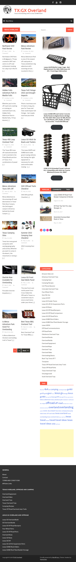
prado (41, 411)
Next (25, 350)
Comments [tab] (57, 189)
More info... (57, 77)
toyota (47, 420)
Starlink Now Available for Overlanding (7, 280)
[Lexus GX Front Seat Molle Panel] (28, 270)
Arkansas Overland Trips (50, 277)
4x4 (46, 389)
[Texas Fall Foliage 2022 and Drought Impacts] (28, 82)
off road (59, 403)
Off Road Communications (51, 328)
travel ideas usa (47, 423)
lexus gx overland (69, 397)
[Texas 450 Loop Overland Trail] (9, 132)
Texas (56, 411)
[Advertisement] (57, 249)
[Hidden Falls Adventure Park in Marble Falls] (9, 82)
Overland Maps (47, 346)
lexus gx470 (55, 397)
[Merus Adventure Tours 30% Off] (9, 178)
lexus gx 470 (62, 397)
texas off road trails (49, 413)
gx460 (69, 389)
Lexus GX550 (46, 325)
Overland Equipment (49, 343)
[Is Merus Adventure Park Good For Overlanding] (9, 314)
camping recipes (62, 389)
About (4, 474)
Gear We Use (46, 295)
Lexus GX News (47, 307)
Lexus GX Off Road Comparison (52, 313)
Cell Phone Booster (48, 286)
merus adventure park (56, 400)
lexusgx (65, 393)
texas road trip (62, 417)
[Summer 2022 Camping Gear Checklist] (28, 225)
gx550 (45, 393)
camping (54, 389)
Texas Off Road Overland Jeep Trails (54, 365)
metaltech (65, 399)
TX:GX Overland (30, 10)
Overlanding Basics (48, 355)
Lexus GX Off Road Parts (50, 316)
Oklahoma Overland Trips (50, 334)
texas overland (61, 413)
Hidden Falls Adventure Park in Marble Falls (9, 93)
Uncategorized (47, 374)
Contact (5, 477)
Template (45, 362)
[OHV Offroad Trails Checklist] (28, 178)
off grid (44, 403)
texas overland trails (53, 417)
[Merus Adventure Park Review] (28, 38)
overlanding (66, 407)
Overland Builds (47, 340)
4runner (42, 389)
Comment (5, 53)
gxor (50, 393)
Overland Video (47, 352)
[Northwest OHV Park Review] (9, 38)
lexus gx (59, 393)
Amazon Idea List (48, 274)
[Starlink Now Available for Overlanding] (9, 270)
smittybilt (52, 411)
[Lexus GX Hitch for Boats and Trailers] (28, 132)
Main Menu (9, 21)
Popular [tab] (45, 189)
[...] (3, 71)
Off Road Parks (47, 331)
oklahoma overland (44, 407)
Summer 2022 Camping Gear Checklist (26, 235)
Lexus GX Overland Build (10, 520)
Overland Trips (47, 349)
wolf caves (58, 424)
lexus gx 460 (48, 397)
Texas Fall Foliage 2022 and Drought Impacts (28, 93)
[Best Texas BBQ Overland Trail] (28, 314)
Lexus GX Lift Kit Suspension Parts (53, 304)
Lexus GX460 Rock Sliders (50, 319)
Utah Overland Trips (48, 377)
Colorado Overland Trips (50, 289)
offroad (50, 403)
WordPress (55, 557)
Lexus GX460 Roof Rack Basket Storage (55, 322)
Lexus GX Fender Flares (49, 301)
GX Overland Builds (8, 523)
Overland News (7, 535)
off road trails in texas (68, 403)
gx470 (42, 393)
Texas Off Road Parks (49, 367)
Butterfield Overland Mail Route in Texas (62, 218)
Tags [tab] (68, 189)
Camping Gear (46, 280)
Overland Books (47, 337)
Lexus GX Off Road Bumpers (51, 310)
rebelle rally (46, 411)
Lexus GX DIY (46, 298)
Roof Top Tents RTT (49, 358)
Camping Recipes (48, 283)
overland (54, 407)
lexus (53, 393)
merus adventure (45, 400)
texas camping (62, 411)
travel (52, 420)
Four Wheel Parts (47, 292)
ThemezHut (43, 559)
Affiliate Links (7, 483)
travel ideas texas (64, 420)
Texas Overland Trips (49, 371)
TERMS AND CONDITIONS (11, 480)
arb (49, 389)
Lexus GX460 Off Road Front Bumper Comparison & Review (63, 196)
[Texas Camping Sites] (9, 225)
